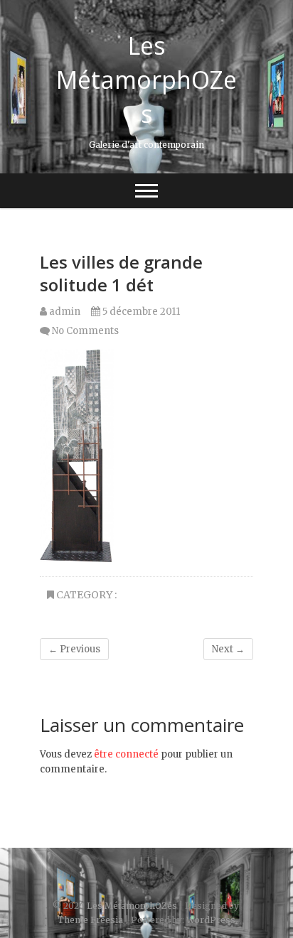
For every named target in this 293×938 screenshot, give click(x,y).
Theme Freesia (90, 920)
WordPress (210, 920)
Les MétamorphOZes (146, 79)
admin (63, 312)
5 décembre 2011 (140, 312)
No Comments (85, 331)
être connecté (126, 754)
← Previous (74, 649)
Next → (228, 649)
